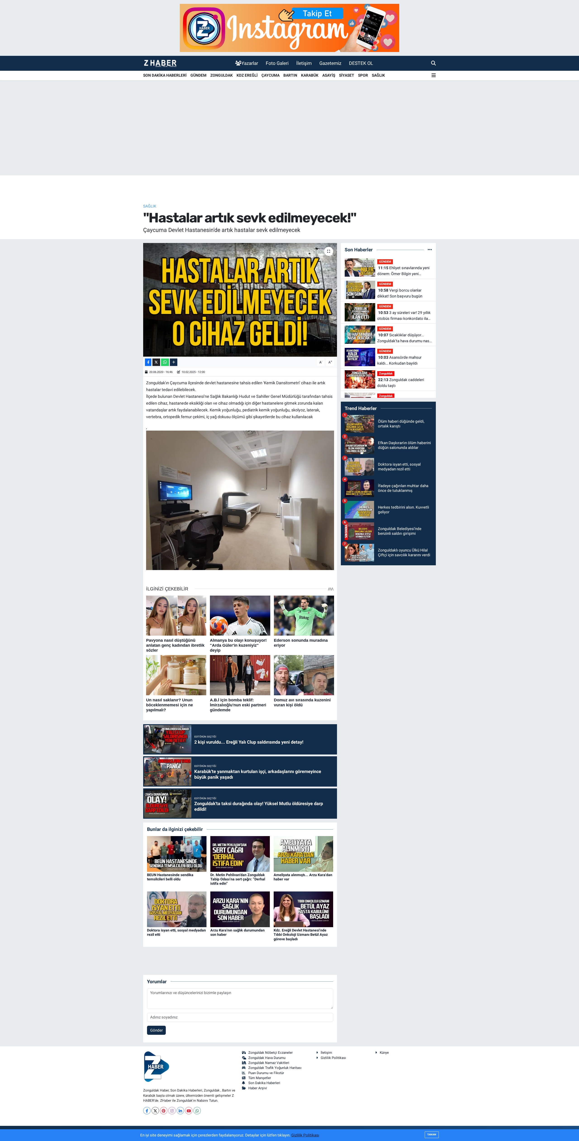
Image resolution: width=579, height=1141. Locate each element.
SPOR (363, 75)
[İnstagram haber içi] (289, 27)
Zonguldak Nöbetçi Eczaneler (270, 1053)
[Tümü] (430, 249)
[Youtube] (188, 1110)
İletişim (304, 63)
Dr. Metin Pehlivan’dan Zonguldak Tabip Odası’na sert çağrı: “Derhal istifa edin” (237, 879)
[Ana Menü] (434, 75)
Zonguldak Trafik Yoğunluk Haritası (274, 1068)
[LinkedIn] (180, 1110)
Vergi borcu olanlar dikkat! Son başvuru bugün (399, 293)
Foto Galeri (277, 63)
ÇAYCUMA (270, 75)
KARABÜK (309, 75)
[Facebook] (147, 1110)
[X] (155, 1110)
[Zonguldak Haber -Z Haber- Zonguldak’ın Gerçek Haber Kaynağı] (160, 63)
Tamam (431, 1134)
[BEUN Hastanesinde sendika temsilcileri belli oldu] (176, 853)
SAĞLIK (378, 75)
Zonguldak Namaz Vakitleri (268, 1063)
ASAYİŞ (328, 75)
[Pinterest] (163, 1110)
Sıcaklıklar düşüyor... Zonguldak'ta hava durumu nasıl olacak (404, 338)
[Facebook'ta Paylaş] (148, 362)
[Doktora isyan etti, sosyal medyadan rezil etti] (176, 909)
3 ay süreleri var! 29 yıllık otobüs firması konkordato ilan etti (404, 315)
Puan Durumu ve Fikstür (266, 1073)
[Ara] (433, 63)
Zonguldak (386, 373)
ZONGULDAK (221, 75)
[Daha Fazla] (173, 362)
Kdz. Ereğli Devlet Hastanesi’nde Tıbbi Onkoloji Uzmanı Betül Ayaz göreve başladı (301, 934)
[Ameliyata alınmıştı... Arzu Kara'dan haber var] (303, 853)
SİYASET (346, 75)
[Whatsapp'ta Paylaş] (165, 362)
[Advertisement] (289, 140)
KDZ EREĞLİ (247, 75)
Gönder (156, 1030)
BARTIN (290, 75)
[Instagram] (172, 1110)
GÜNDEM (198, 75)
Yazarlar (249, 63)
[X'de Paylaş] (156, 362)
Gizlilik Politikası (333, 1058)
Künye (384, 1053)
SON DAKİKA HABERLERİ (165, 75)
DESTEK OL (361, 63)
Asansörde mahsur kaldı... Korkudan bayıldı (399, 360)
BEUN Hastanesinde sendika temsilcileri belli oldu (170, 877)
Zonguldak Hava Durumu (266, 1058)
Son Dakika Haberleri (264, 1083)
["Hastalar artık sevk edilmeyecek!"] (240, 299)
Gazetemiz (330, 63)
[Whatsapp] (197, 1110)
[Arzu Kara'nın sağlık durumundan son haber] (240, 909)
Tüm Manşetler (259, 1078)
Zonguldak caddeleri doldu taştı (400, 382)
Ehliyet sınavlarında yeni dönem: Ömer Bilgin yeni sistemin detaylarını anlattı (403, 271)
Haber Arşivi (257, 1088)
